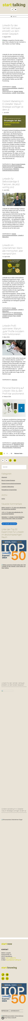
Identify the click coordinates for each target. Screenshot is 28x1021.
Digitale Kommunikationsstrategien (9, 87)
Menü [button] (15, 16)
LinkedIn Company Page (9, 316)
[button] (3, 1018)
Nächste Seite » (19, 453)
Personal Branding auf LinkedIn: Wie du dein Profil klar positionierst (13, 391)
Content (7, 446)
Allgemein (14, 379)
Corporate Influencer (7, 314)
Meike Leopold (6, 507)
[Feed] (7, 460)
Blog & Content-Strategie (18, 164)
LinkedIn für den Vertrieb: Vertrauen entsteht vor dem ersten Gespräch (11, 29)
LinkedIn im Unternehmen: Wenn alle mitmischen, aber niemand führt (12, 249)
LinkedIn (14, 93)
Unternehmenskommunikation (10, 170)
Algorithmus (17, 444)
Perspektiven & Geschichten (9, 490)
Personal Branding (7, 447)
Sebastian (4, 517)
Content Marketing (19, 167)
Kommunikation (6, 93)
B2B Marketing (18, 313)
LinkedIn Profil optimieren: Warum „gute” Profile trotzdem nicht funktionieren (13, 330)
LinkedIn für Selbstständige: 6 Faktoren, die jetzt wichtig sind (11, 183)
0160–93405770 (10, 958)
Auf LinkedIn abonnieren (9, 524)
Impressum (4, 1011)
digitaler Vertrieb (18, 91)
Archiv (3, 498)
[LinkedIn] (3, 460)
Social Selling (20, 93)
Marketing (16, 169)
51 (12, 453)
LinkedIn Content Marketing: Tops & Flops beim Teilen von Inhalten (13, 517)
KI (2, 169)
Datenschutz (15, 1011)
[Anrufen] (11, 460)
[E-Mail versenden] (16, 460)
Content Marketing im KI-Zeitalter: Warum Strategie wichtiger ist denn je (13, 105)
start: (14, 4)
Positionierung (17, 447)
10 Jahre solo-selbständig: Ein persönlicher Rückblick (14, 508)
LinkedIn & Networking (18, 443)
